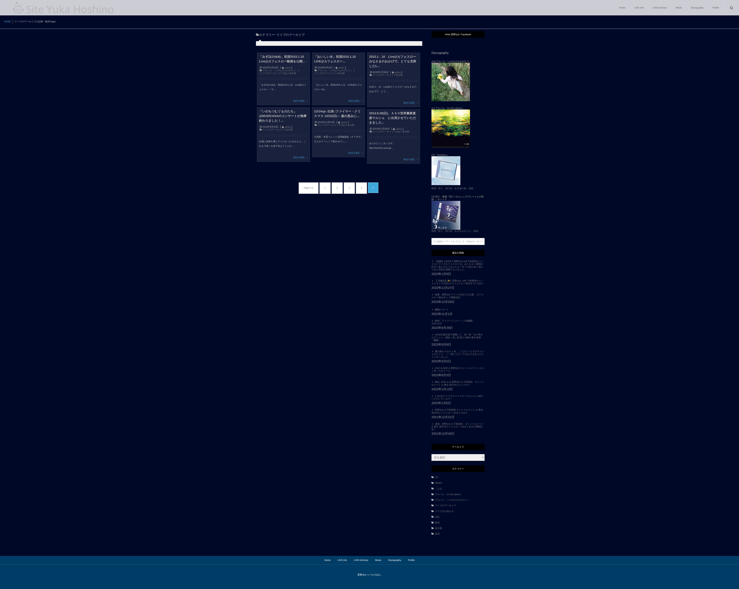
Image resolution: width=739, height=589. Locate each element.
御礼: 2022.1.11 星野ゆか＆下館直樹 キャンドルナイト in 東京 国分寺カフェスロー (457, 383)
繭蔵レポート (442, 309)
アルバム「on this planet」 (449, 494)
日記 (285, 73)
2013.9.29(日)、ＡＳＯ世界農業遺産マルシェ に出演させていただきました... (392, 118)
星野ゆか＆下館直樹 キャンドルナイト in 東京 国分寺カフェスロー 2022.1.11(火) (457, 411)
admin (287, 67)
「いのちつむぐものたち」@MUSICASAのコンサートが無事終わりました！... (283, 116)
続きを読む (299, 100)
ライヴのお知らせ (444, 511)
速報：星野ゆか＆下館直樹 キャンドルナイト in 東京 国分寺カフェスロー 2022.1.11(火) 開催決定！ (457, 427)
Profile (715, 7)
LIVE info (639, 7)
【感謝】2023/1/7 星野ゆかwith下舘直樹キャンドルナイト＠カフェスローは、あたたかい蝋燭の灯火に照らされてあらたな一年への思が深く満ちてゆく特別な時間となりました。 (457, 265)
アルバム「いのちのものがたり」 (280, 70)
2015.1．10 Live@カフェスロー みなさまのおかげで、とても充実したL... (392, 61)
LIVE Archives (660, 7)
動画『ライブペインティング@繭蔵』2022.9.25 (453, 322)
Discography (697, 7)
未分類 (292, 73)
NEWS (438, 483)
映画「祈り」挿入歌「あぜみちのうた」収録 (457, 213)
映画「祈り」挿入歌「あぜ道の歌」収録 (452, 188)
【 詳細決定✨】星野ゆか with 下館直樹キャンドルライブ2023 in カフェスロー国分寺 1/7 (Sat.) (457, 282)
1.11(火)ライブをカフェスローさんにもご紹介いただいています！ (457, 397)
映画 (437, 522)
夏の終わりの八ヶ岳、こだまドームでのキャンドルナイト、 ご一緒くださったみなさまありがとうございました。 (457, 354)
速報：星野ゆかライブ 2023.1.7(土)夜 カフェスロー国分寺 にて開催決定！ (457, 296)
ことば (439, 488)
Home (622, 7)
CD (436, 477)
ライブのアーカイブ (270, 73)
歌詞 (437, 533)
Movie (679, 7)
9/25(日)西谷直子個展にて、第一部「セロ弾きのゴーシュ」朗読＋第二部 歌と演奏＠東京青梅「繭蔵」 (457, 337)
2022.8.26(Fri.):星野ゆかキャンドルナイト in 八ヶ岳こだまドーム (457, 369)
